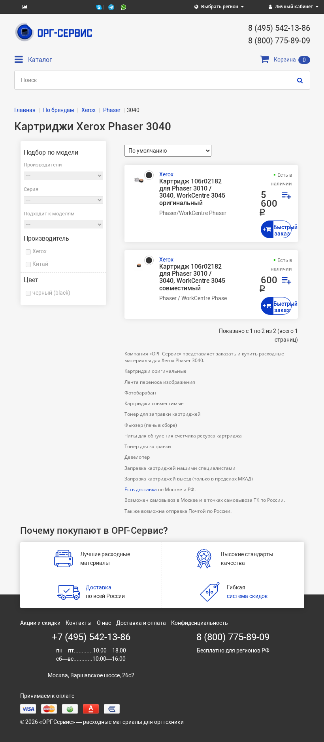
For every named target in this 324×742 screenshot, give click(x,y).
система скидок (247, 596)
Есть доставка (140, 489)
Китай (40, 264)
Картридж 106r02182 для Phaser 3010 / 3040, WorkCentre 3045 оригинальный (192, 192)
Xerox (39, 251)
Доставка (98, 587)
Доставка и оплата (141, 623)
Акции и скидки (40, 623)
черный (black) (51, 293)
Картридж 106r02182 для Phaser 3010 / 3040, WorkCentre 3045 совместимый (192, 277)
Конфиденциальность (199, 623)
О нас (104, 623)
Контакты (79, 623)
